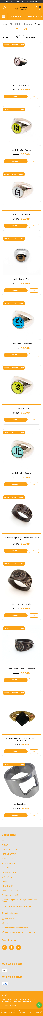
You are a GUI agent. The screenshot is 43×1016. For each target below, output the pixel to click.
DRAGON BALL (8, 886)
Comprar (16, 96)
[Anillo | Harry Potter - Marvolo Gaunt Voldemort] (34, 751)
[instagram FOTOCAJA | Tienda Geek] (4, 947)
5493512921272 (11, 919)
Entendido (36, 1012)
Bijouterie (28, 24)
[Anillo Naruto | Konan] (34, 226)
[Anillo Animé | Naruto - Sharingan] (34, 680)
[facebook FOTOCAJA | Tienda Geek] (11, 947)
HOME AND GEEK (9, 850)
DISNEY (5, 881)
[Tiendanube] (9, 1006)
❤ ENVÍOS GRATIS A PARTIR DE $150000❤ (21, 2)
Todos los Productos (10, 891)
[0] (38, 9)
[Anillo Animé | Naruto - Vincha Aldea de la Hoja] (34, 551)
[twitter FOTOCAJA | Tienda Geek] (18, 947)
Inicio (5, 24)
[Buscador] (5, 8)
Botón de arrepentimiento (24, 1002)
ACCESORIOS (17, 16)
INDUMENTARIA (9, 854)
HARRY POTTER (9, 872)
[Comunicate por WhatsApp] (39, 1005)
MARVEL (5, 868)
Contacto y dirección (10, 895)
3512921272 (10, 923)
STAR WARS (7, 877)
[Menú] (3, 16)
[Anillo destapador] (34, 815)
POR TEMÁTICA (8, 863)
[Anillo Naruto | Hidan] (34, 97)
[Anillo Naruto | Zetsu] (34, 420)
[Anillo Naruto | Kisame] (34, 161)
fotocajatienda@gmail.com (16, 928)
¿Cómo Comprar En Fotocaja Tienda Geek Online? (19, 901)
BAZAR (5, 845)
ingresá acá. (7, 1002)
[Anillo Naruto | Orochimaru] (34, 355)
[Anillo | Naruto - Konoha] (34, 615)
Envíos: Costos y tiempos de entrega (17, 906)
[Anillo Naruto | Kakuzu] (34, 484)
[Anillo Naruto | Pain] (34, 290)
